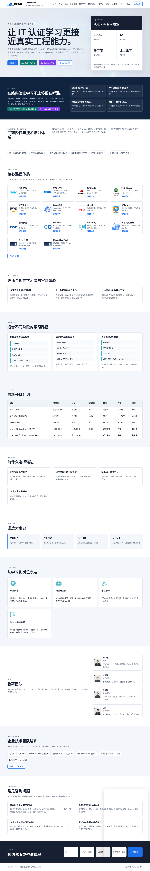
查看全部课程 (14, 256)
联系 (128, 4)
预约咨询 (12, 63)
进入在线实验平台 (28, 63)
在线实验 (91, 4)
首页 (54, 4)
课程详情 (22, 196)
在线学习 (82, 4)
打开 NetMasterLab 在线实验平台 (22, 109)
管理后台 (137, 4)
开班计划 (73, 4)
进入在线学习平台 (48, 63)
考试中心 (100, 4)
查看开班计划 (65, 63)
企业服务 (115, 4)
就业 (107, 4)
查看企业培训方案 (16, 766)
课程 (60, 4)
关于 (122, 4)
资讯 (66, 4)
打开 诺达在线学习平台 (49, 109)
